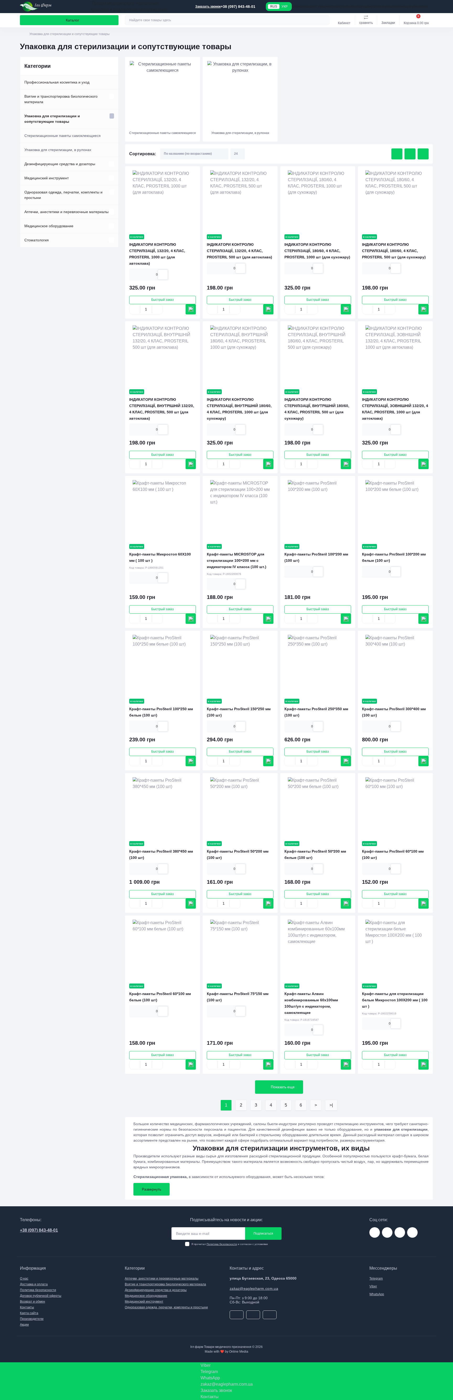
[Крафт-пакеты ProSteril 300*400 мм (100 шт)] (395, 665)
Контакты (359, 6)
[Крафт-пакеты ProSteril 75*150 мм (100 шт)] (240, 949)
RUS (273, 6)
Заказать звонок (208, 6)
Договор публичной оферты (40, 1296)
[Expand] (111, 96)
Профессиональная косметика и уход (56, 82)
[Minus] (135, 309)
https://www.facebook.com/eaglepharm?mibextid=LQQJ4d (387, 1232)
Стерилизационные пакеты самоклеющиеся (62, 136)
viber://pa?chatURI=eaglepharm (412, 1232)
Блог (425, 6)
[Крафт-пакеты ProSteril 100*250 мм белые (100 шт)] (162, 665)
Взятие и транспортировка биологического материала (61, 99)
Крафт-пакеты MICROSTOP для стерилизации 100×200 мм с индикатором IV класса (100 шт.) (236, 560)
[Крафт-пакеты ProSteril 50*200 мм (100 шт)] (240, 807)
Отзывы (345, 6)
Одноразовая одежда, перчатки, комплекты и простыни (63, 195)
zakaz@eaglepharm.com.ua (254, 1288)
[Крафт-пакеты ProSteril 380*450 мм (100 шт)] (162, 807)
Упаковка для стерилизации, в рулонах (57, 150)
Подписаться (263, 1233)
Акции (24, 1324)
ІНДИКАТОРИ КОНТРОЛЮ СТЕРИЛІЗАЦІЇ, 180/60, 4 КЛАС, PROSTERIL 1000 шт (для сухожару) (317, 250)
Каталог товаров (317, 6)
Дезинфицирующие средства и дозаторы (59, 164)
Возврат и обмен (408, 6)
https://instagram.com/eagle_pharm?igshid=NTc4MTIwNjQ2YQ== (374, 1232)
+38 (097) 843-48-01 (39, 1230)
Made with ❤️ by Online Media (226, 1351)
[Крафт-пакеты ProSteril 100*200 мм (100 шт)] (317, 510)
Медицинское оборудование (48, 226)
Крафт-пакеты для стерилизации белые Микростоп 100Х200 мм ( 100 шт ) (395, 1000)
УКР (285, 6)
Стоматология (36, 240)
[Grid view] (396, 153)
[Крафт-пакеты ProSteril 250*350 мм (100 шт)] (317, 665)
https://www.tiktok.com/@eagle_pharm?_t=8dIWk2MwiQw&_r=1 (400, 1232)
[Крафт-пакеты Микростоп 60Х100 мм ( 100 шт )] (162, 510)
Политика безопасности (222, 1244)
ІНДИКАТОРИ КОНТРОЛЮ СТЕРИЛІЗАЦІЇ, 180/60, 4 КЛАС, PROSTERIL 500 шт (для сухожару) (394, 250)
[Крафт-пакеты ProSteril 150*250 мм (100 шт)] (240, 665)
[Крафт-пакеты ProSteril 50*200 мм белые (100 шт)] (317, 807)
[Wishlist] (163, 275)
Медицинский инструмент (46, 178)
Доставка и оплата (380, 6)
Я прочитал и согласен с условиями (229, 1244)
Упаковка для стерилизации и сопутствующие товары (52, 119)
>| (331, 1105)
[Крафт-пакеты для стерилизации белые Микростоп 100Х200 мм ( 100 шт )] (395, 949)
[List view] (410, 153)
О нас (334, 6)
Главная (298, 6)
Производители (32, 1319)
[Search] (325, 20)
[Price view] (423, 153)
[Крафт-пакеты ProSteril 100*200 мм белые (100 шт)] (395, 510)
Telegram (376, 1278)
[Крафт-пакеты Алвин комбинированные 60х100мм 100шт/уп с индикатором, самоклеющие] (317, 949)
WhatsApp (376, 1294)
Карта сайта (29, 1313)
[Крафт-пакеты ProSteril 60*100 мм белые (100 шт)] (162, 949)
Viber (373, 1286)
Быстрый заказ (162, 300)
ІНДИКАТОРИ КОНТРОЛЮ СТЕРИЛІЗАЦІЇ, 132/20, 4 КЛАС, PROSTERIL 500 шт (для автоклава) (239, 250)
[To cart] (191, 309)
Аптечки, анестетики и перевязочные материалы (66, 212)
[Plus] (157, 309)
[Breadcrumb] (22, 34)
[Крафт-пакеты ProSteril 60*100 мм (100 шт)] (395, 807)
